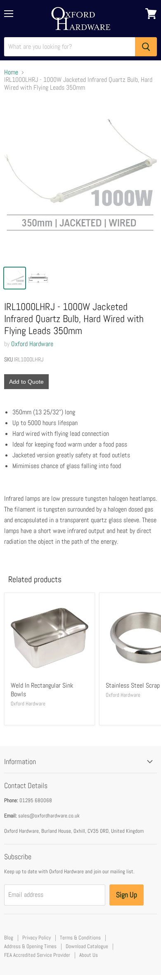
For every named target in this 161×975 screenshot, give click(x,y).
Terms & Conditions (80, 937)
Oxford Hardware (32, 343)
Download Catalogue (87, 946)
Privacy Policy (36, 937)
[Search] (146, 46)
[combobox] (69, 46)
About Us (88, 954)
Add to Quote (26, 381)
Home (11, 72)
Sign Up (126, 894)
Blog (8, 937)
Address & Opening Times (30, 946)
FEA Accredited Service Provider (37, 954)
